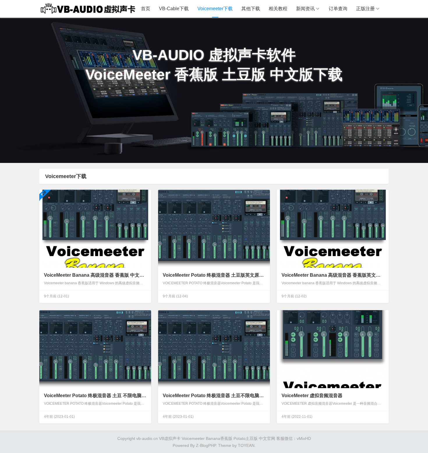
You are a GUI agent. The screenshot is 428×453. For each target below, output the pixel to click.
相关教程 (278, 8)
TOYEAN (246, 445)
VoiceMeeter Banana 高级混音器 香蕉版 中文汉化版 (95, 275)
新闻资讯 (305, 8)
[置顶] (95, 229)
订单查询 (338, 8)
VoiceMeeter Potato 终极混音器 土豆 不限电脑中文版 (95, 395)
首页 (145, 8)
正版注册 (365, 8)
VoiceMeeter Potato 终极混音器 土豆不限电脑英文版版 (214, 395)
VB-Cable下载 (174, 8)
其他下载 (250, 8)
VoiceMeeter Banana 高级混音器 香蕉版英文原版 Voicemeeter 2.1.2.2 (333, 275)
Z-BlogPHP (206, 445)
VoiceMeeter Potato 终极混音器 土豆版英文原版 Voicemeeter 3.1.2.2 (214, 275)
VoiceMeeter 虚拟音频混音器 (312, 395)
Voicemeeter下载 (215, 8)
